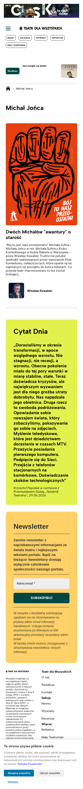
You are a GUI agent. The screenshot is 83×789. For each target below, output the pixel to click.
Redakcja (48, 685)
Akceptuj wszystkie (19, 773)
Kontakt (47, 692)
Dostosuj (13, 781)
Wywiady (41, 38)
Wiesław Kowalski (39, 291)
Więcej (47, 724)
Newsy (10, 38)
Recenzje (25, 38)
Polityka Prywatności (30, 763)
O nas (46, 677)
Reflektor (57, 38)
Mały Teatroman (16, 45)
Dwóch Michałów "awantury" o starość (38, 234)
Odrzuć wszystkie (50, 773)
